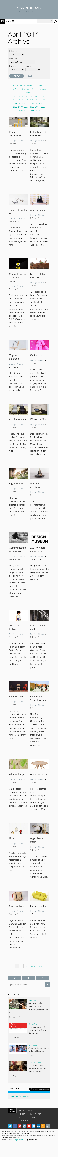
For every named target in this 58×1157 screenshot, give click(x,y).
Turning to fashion (14, 627)
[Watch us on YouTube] (29, 1126)
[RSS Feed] (43, 1126)
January (15, 85)
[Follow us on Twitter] (14, 978)
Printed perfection (15, 133)
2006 (26, 106)
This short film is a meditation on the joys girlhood (37, 1068)
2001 (26, 110)
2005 (32, 106)
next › (33, 966)
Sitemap (31, 1117)
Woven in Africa (39, 419)
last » (40, 966)
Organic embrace (14, 356)
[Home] (29, 8)
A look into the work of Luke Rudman (38, 1049)
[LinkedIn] (38, 1126)
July (12, 89)
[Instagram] (24, 1126)
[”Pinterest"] (42, 978)
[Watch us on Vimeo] (33, 1126)
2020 (15, 99)
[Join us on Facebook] (28, 978)
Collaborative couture (37, 627)
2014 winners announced (37, 549)
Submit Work (36, 1114)
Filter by (13, 50)
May (40, 85)
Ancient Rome (38, 210)
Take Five (32, 1000)
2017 (32, 99)
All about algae (17, 774)
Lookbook (32, 1044)
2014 (15, 103)
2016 (37, 99)
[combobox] (45, 21)
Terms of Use (24, 1121)
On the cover (37, 355)
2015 (43, 99)
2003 (43, 106)
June (44, 85)
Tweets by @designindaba (20, 1095)
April (35, 85)
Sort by (12, 65)
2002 (20, 110)
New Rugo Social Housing (38, 698)
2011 (32, 103)
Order (28, 65)
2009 (43, 103)
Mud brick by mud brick (37, 275)
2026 (15, 96)
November (43, 89)
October (34, 89)
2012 (26, 103)
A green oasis (16, 483)
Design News (16, 140)
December (29, 92)
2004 (37, 106)
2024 (26, 96)
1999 (32, 110)
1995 (37, 110)
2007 (20, 106)
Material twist (16, 906)
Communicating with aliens (17, 549)
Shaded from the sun (18, 211)
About (22, 1110)
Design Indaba (18, 1140)
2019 (20, 99)
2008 (15, 106)
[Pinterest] (19, 1126)
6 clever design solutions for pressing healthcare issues (28, 1007)
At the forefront (39, 774)
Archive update (17, 419)
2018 (26, 99)
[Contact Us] (48, 1126)
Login (21, 1117)
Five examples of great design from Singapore (37, 1030)
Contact (32, 1110)
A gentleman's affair (38, 839)
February (22, 85)
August (18, 89)
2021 (43, 96)
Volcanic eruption (35, 485)
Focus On (32, 1024)
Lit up (12, 838)
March (29, 85)
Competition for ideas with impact (18, 277)
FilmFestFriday (34, 1062)
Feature (13, 58)
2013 (20, 103)
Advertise (23, 1114)
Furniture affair (38, 906)
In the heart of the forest (38, 133)
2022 (37, 96)
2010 (37, 103)
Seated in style (17, 696)
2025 (20, 96)
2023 (32, 96)
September (26, 89)
